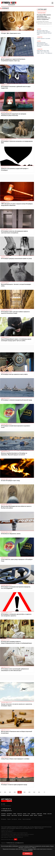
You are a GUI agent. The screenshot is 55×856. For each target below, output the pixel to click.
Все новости (14, 819)
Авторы (19, 819)
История (20, 815)
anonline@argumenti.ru (6, 810)
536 (15, 792)
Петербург (5, 8)
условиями (30, 849)
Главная (9, 819)
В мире (14, 813)
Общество (19, 813)
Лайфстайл (39, 813)
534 (5, 792)
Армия (31, 815)
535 (10, 792)
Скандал (40, 815)
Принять (27, 853)
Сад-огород (14, 815)
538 (24, 792)
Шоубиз (24, 813)
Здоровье (33, 813)
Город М (8, 815)
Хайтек (35, 815)
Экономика (9, 813)
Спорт (28, 813)
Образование (26, 815)
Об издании (3, 819)
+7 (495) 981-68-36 (6, 808)
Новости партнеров (26, 819)
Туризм (44, 813)
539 (29, 792)
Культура (49, 813)
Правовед (3, 815)
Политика (3, 813)
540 (34, 792)
